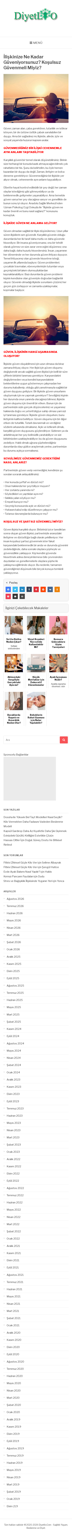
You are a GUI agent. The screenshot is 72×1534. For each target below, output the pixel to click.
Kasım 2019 (14, 1426)
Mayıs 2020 (14, 1383)
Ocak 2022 (13, 1238)
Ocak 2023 (13, 1151)
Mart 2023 (13, 1137)
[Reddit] (43, 589)
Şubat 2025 (14, 1021)
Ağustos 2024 (15, 1043)
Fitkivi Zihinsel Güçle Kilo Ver (20, 862)
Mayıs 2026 (14, 920)
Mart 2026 (13, 935)
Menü (37, 43)
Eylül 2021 (13, 1267)
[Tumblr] (29, 589)
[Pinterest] (36, 589)
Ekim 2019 (13, 1433)
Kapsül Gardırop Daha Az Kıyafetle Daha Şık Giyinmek (35, 831)
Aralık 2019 (13, 1419)
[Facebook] (8, 589)
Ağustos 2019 (15, 1448)
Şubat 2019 (14, 1491)
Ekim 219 (12, 1506)
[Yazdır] (22, 596)
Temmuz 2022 (15, 1195)
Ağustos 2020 (15, 1361)
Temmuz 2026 (15, 906)
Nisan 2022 (13, 1217)
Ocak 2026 (13, 949)
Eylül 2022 (13, 1180)
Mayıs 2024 (14, 1050)
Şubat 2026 (14, 942)
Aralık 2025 (13, 956)
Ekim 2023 (13, 1094)
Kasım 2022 (14, 1166)
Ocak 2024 (13, 1072)
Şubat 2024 (14, 1065)
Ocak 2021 (13, 1325)
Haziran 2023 (15, 1115)
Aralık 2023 (13, 1079)
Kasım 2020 (14, 1340)
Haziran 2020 (15, 1376)
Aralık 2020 (13, 1332)
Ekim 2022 (13, 1173)
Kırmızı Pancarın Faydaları (18, 876)
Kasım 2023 (14, 1086)
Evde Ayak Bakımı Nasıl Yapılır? (21, 871)
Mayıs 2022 (14, 1209)
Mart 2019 (13, 1484)
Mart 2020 (13, 1397)
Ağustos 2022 (15, 1188)
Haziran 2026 (15, 913)
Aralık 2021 (13, 1246)
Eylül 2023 (13, 1101)
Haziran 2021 (14, 1289)
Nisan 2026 (14, 927)
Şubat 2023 (14, 1144)
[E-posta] (15, 596)
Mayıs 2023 (14, 1123)
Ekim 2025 (13, 971)
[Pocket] (8, 596)
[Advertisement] (29, 779)
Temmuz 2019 (15, 1455)
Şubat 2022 (14, 1231)
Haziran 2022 (15, 1202)
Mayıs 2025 (14, 1007)
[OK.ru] (57, 589)
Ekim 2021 (13, 1260)
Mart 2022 (13, 1224)
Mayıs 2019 (14, 1470)
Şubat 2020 (14, 1405)
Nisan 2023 (13, 1130)
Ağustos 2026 (15, 898)
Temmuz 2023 (15, 1108)
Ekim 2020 (13, 1347)
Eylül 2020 (13, 1354)
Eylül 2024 (13, 1036)
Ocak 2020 (13, 1412)
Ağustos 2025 (15, 985)
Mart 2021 (13, 1311)
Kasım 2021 (14, 1253)
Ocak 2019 (13, 1499)
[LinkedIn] (22, 589)
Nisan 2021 (13, 1303)
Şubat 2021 (14, 1318)
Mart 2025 (13, 1014)
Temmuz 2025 (15, 992)
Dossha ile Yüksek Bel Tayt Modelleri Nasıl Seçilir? (32, 817)
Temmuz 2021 (15, 1282)
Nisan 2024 (14, 1057)
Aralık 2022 (13, 1159)
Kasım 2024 (14, 1029)
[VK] (50, 589)
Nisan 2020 (14, 1390)
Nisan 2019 (13, 1477)
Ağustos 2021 (15, 1274)
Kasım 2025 (14, 964)
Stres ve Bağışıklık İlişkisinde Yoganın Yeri (27, 881)
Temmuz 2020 (15, 1368)
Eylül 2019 (13, 1441)
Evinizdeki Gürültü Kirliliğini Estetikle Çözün (28, 835)
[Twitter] (15, 589)
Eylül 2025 (13, 978)
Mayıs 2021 (14, 1296)
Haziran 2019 (15, 1462)
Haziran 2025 (15, 1000)
